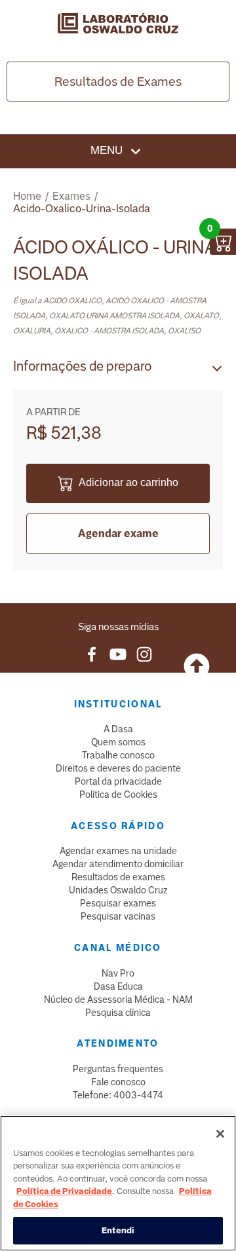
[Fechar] (220, 1133)
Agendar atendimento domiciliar (118, 864)
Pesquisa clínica (118, 1012)
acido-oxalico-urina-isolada (81, 208)
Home (27, 196)
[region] (118, 1183)
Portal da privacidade (118, 781)
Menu (108, 150)
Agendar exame (118, 533)
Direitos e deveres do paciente (118, 768)
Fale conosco (118, 1082)
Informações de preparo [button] (82, 366)
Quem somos (118, 742)
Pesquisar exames (118, 903)
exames (71, 196)
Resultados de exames (118, 877)
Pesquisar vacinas (118, 916)
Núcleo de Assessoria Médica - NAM (118, 999)
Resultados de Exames (118, 81)
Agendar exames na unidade (118, 851)
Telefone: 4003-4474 (118, 1095)
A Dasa (118, 729)
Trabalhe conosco (118, 755)
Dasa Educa (118, 986)
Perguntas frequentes (118, 1069)
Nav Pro (118, 973)
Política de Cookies (118, 794)
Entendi (118, 1230)
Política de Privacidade (64, 1191)
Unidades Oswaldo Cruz (118, 890)
